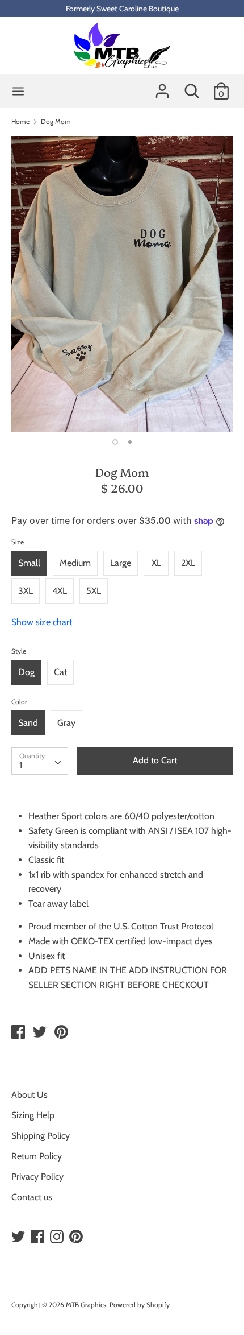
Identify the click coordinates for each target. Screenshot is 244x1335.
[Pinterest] (77, 1237)
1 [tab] (115, 442)
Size (17, 542)
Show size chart (41, 622)
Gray (66, 722)
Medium (75, 562)
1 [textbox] (20, 765)
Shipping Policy (40, 1135)
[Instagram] (58, 1237)
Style (18, 651)
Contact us (31, 1197)
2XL (188, 562)
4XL (59, 590)
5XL (93, 590)
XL (156, 562)
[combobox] (39, 761)
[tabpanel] (122, 284)
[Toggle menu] (18, 91)
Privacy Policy (37, 1176)
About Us (29, 1094)
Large (120, 562)
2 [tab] (130, 442)
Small (29, 562)
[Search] (191, 86)
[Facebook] (39, 1237)
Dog (26, 672)
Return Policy (36, 1156)
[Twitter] (19, 1237)
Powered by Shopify (140, 1304)
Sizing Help (32, 1115)
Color (19, 701)
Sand (28, 722)
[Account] (162, 86)
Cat (60, 672)
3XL (25, 590)
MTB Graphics (86, 1304)
